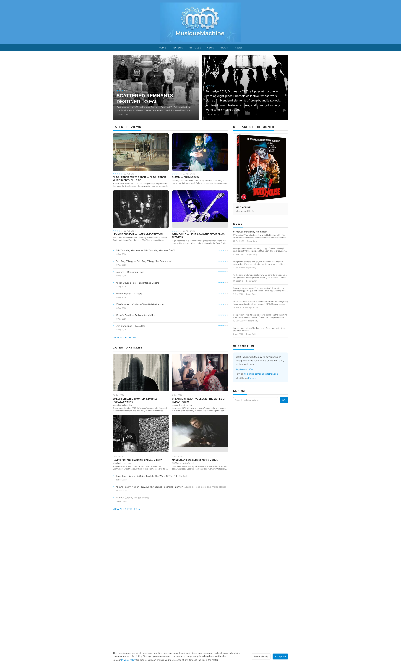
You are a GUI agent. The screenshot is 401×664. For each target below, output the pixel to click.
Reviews (177, 47)
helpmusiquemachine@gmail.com (261, 373)
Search (238, 47)
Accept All (280, 656)
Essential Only (261, 656)
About (224, 47)
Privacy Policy (128, 660)
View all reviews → (126, 337)
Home (162, 47)
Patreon (252, 378)
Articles (195, 47)
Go (284, 400)
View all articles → (127, 509)
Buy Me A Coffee (244, 369)
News (210, 47)
